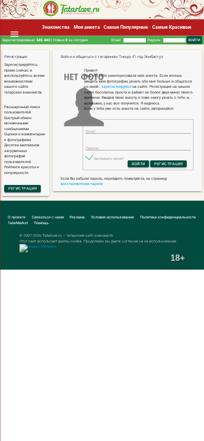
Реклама (77, 217)
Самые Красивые (171, 27)
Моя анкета (87, 27)
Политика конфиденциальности (168, 217)
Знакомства (56, 27)
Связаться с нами (48, 217)
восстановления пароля (82, 183)
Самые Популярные (126, 27)
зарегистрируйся (116, 86)
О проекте (17, 217)
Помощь (41, 222)
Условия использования (112, 217)
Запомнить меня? (109, 158)
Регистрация (22, 188)
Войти (138, 163)
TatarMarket (18, 222)
